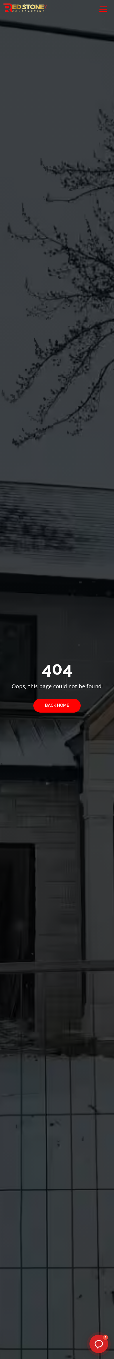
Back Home (57, 705)
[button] (98, 1344)
